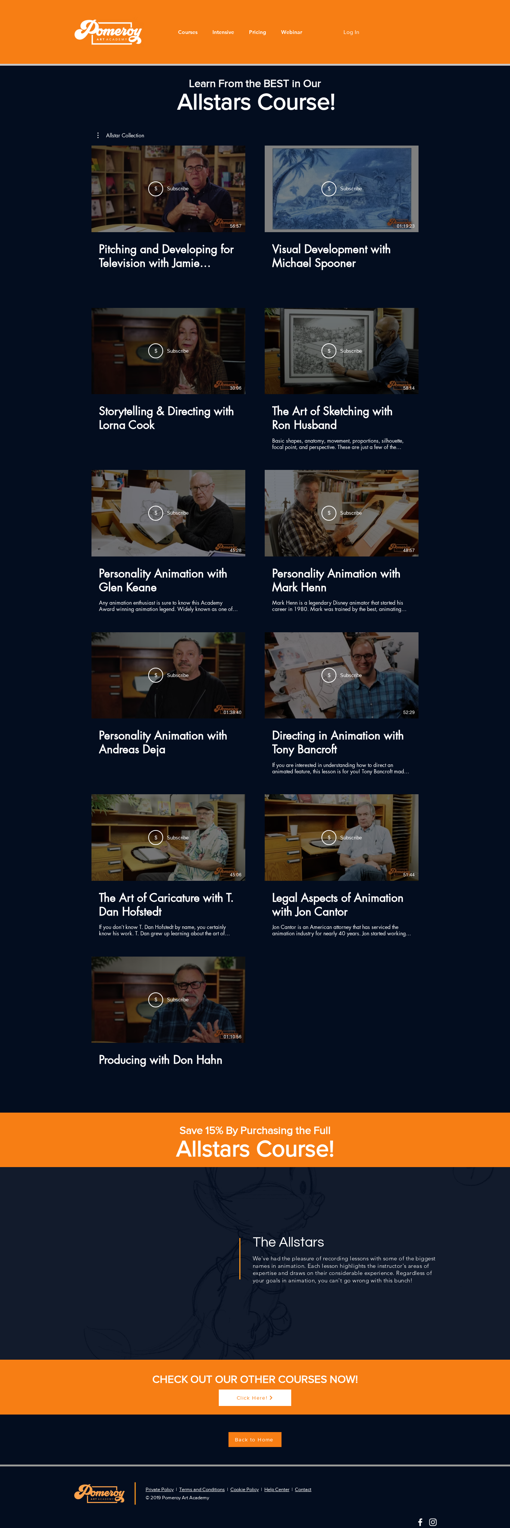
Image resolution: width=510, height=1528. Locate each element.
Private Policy (160, 1489)
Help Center (276, 1489)
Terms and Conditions (202, 1489)
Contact (303, 1489)
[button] (187, 32)
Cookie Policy (244, 1489)
